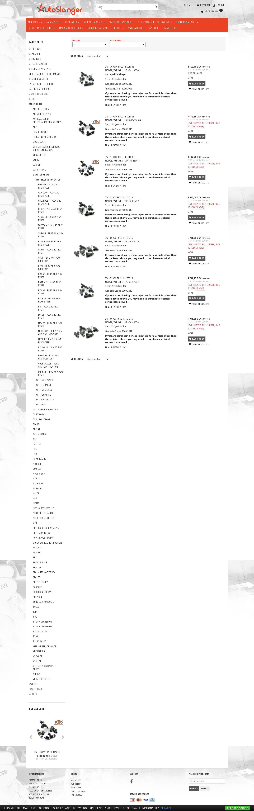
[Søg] (156, 7)
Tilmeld (194, 788)
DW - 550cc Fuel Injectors (119, 197)
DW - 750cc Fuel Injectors (119, 278)
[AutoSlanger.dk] (59, 8)
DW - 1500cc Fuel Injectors (47, 752)
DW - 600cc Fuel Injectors (119, 237)
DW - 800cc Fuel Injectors (119, 318)
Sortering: (77, 56)
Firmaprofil (35, 787)
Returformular (36, 797)
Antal (191, 78)
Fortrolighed (35, 780)
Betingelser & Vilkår (39, 794)
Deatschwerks (118, 104)
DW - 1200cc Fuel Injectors (119, 116)
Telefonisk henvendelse (40, 790)
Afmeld (204, 788)
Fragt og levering (37, 783)
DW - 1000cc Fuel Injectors (119, 66)
